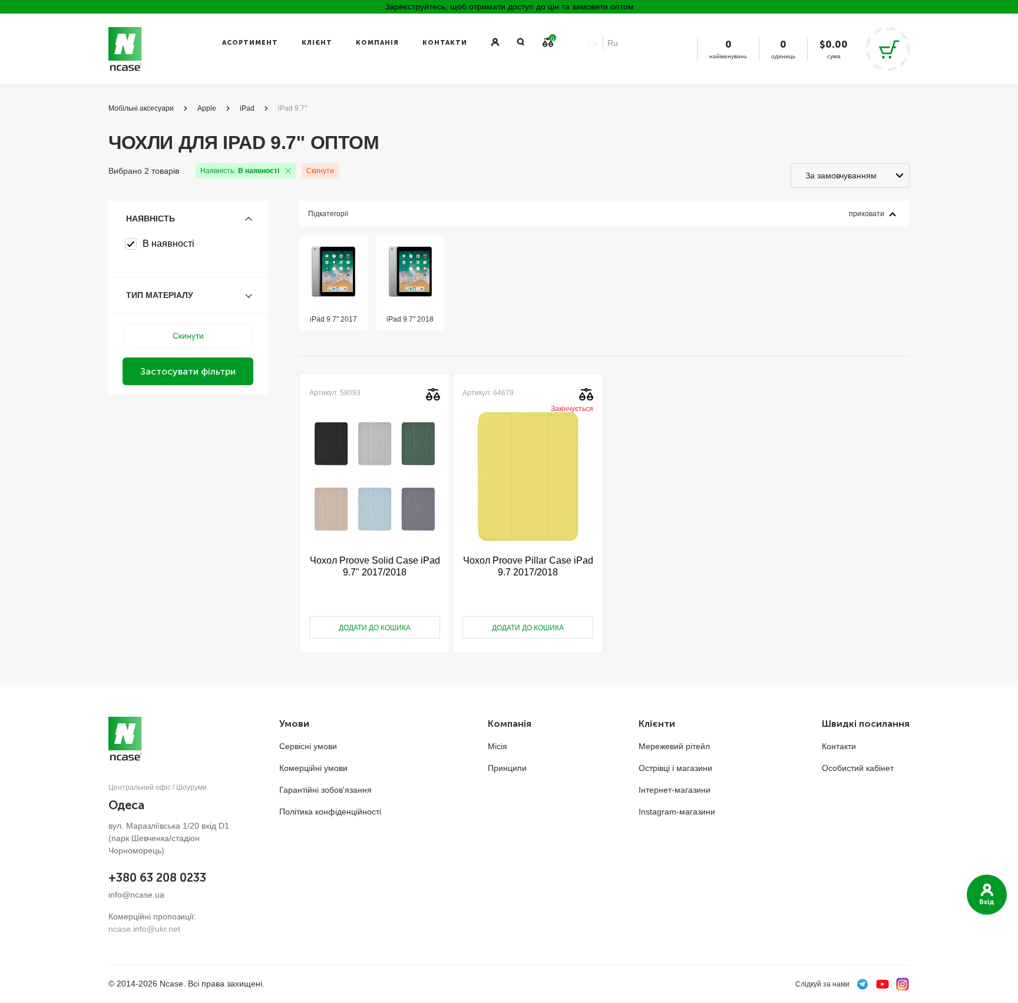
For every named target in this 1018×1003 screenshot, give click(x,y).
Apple (206, 108)
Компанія (377, 43)
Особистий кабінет (858, 768)
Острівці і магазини (675, 768)
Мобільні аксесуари (141, 108)
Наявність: (239, 171)
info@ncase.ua (136, 894)
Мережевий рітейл (674, 746)
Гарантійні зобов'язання (325, 790)
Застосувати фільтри (188, 371)
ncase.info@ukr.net (144, 929)
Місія (497, 746)
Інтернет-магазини (674, 790)
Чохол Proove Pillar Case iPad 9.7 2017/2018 (528, 566)
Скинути (320, 171)
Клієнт (317, 43)
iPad (247, 108)
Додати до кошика (375, 628)
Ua (592, 43)
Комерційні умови (313, 768)
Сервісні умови (308, 746)
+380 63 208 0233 (157, 877)
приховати (866, 214)
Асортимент (250, 43)
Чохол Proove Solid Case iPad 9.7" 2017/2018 (375, 566)
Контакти (444, 43)
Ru (612, 43)
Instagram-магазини (677, 811)
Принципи (507, 768)
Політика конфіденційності (330, 811)
